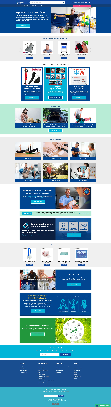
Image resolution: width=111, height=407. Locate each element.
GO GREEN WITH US (37, 334)
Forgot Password (23, 370)
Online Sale (41, 5)
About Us (76, 366)
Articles (57, 368)
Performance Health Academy (62, 366)
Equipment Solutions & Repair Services (46, 380)
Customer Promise (78, 368)
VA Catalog (43, 197)
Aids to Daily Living (55, 180)
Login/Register (23, 368)
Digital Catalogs (59, 370)
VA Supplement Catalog (31, 196)
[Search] (63, 2)
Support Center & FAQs (43, 370)
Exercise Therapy (28, 158)
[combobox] (47, 2)
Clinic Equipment (83, 180)
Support (82, 2)
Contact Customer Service (43, 376)
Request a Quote (41, 374)
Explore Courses (27, 213)
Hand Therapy (83, 158)
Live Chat (40, 366)
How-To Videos (41, 368)
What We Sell (34, 5)
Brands (75, 372)
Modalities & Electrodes (55, 158)
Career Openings (77, 376)
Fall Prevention (28, 180)
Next (89, 49)
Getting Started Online (24, 366)
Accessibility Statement (43, 382)
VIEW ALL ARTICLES (55, 130)
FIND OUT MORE (38, 202)
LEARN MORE (74, 235)
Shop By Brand (26, 5)
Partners (76, 374)
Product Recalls (41, 378)
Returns (39, 372)
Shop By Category (19, 5)
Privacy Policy (66, 391)
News (75, 378)
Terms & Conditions (62, 401)
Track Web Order (23, 372)
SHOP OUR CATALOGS (55, 97)
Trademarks (46, 401)
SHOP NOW (23, 25)
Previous (18, 49)
